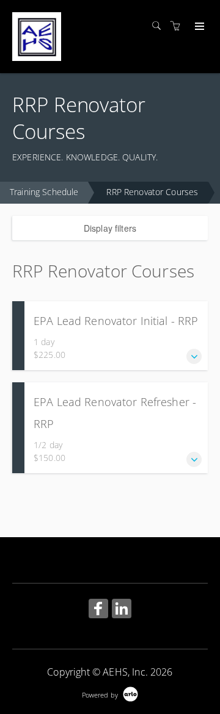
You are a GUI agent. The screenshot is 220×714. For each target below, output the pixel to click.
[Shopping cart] (178, 26)
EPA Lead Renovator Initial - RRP (116, 320)
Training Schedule (44, 192)
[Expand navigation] (198, 27)
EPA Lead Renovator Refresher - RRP (115, 412)
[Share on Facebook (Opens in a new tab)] (98, 610)
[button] (194, 356)
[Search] (159, 26)
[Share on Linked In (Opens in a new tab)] (121, 610)
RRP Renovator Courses (152, 192)
